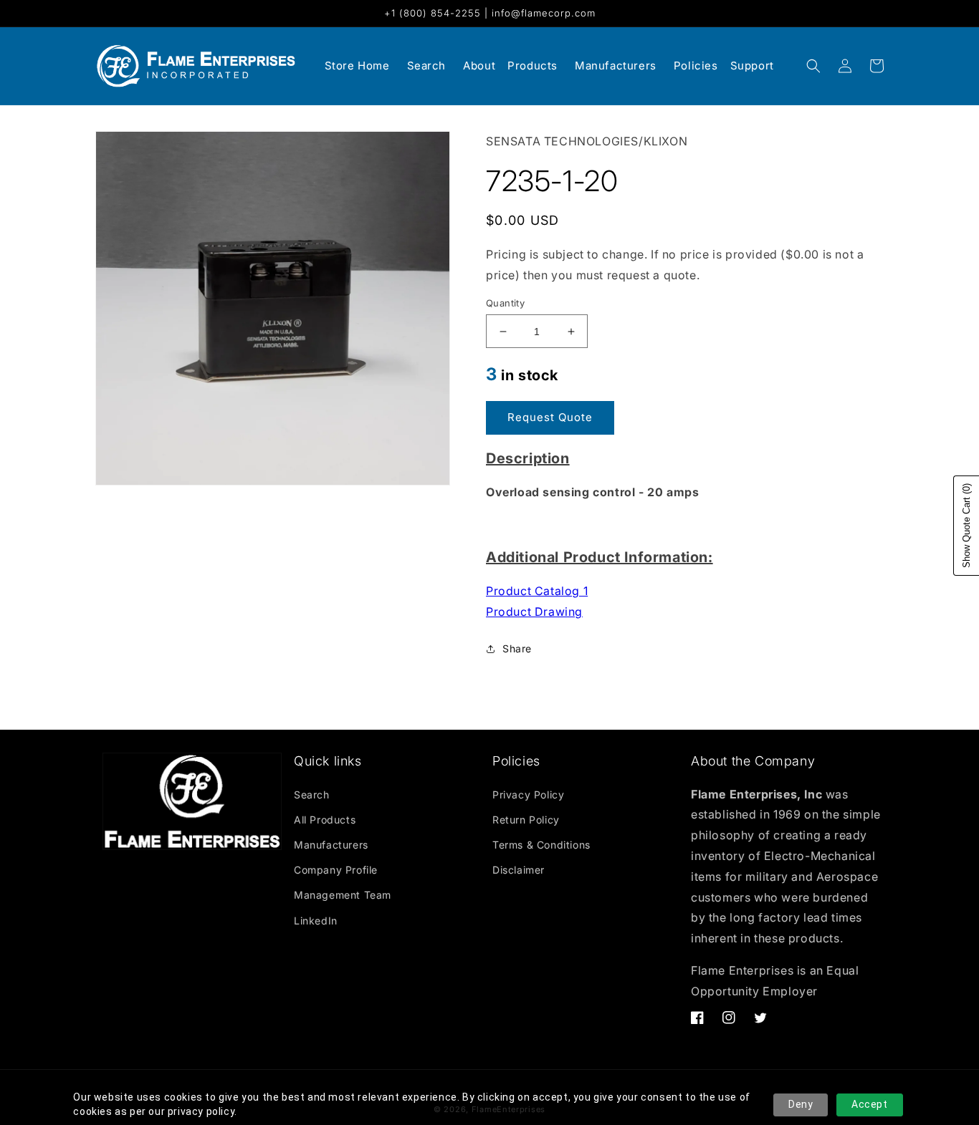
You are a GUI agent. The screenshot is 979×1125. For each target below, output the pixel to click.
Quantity (505, 303)
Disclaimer (518, 870)
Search (312, 794)
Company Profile (336, 870)
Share (517, 648)
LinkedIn (316, 920)
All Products (324, 819)
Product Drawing (534, 611)
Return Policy (526, 819)
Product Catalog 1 (537, 591)
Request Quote (550, 417)
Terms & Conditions (541, 845)
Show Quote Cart (966, 525)
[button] (813, 66)
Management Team (342, 895)
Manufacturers (331, 845)
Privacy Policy (528, 794)
